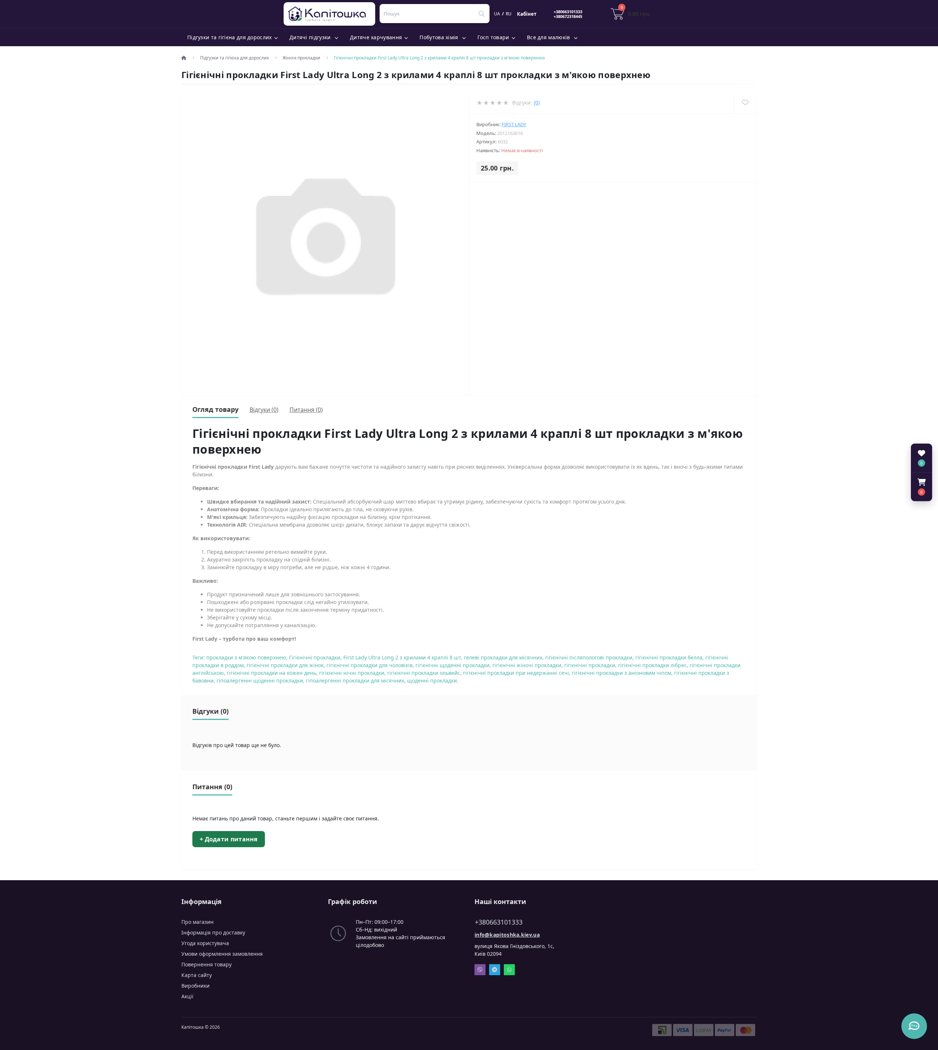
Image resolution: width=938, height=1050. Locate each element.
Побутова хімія (440, 37)
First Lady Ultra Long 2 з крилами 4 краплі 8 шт (402, 657)
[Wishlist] (745, 102)
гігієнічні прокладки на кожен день (271, 672)
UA (497, 14)
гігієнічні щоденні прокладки (453, 665)
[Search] (482, 13)
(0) (537, 102)
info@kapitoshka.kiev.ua (507, 934)
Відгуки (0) (264, 410)
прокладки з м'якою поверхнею (246, 657)
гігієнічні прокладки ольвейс (423, 672)
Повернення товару (206, 964)
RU (509, 14)
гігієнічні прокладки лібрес (652, 665)
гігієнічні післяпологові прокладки (588, 657)
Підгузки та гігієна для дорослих (229, 37)
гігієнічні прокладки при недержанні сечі (516, 672)
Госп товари (493, 37)
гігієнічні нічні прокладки (351, 672)
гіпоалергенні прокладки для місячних (355, 680)
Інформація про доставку (213, 932)
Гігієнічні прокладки (314, 657)
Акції (187, 996)
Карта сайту (196, 975)
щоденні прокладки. (432, 680)
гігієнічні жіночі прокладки (526, 665)
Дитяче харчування (376, 37)
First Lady (514, 124)
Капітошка (330, 14)
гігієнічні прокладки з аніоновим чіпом (621, 672)
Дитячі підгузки (310, 37)
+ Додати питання (229, 839)
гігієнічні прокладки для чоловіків (369, 665)
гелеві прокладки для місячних (503, 657)
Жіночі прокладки (301, 58)
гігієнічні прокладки (589, 665)
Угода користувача (205, 943)
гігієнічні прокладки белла (668, 657)
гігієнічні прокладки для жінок (285, 665)
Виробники (195, 985)
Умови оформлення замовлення (222, 953)
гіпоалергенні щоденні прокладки (260, 680)
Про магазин (197, 921)
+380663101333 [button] (498, 922)
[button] (921, 487)
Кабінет (526, 14)
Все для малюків (549, 37)
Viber (479, 969)
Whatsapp (509, 969)
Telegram (494, 969)
